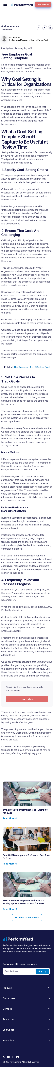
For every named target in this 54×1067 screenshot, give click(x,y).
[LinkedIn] (18, 1057)
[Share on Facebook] (39, 27)
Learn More (27, 699)
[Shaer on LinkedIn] (50, 27)
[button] (5, 4)
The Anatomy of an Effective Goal (32, 367)
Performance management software (20, 535)
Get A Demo (43, 4)
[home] (21, 4)
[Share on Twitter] (44, 27)
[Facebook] (13, 1057)
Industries (8, 1040)
